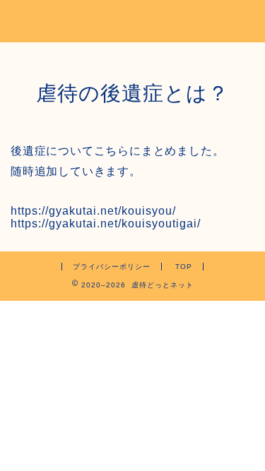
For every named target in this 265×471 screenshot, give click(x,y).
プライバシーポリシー (112, 266)
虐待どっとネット (133, 19)
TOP (183, 266)
